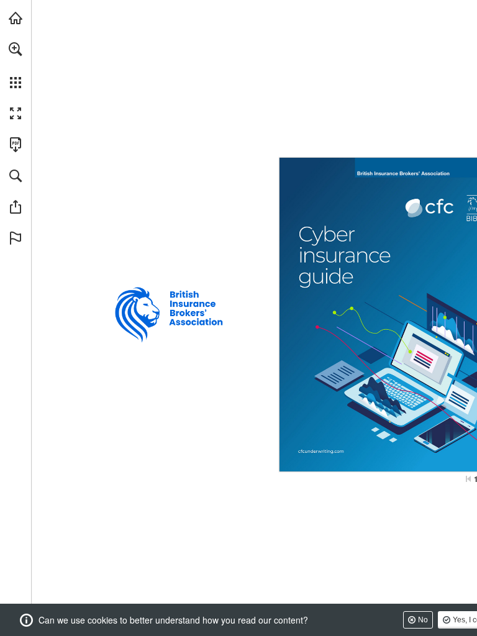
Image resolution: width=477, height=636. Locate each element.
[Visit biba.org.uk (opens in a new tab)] (15, 18)
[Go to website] (316, 450)
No (423, 620)
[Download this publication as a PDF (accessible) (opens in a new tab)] (15, 144)
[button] (15, 49)
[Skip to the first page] (468, 479)
